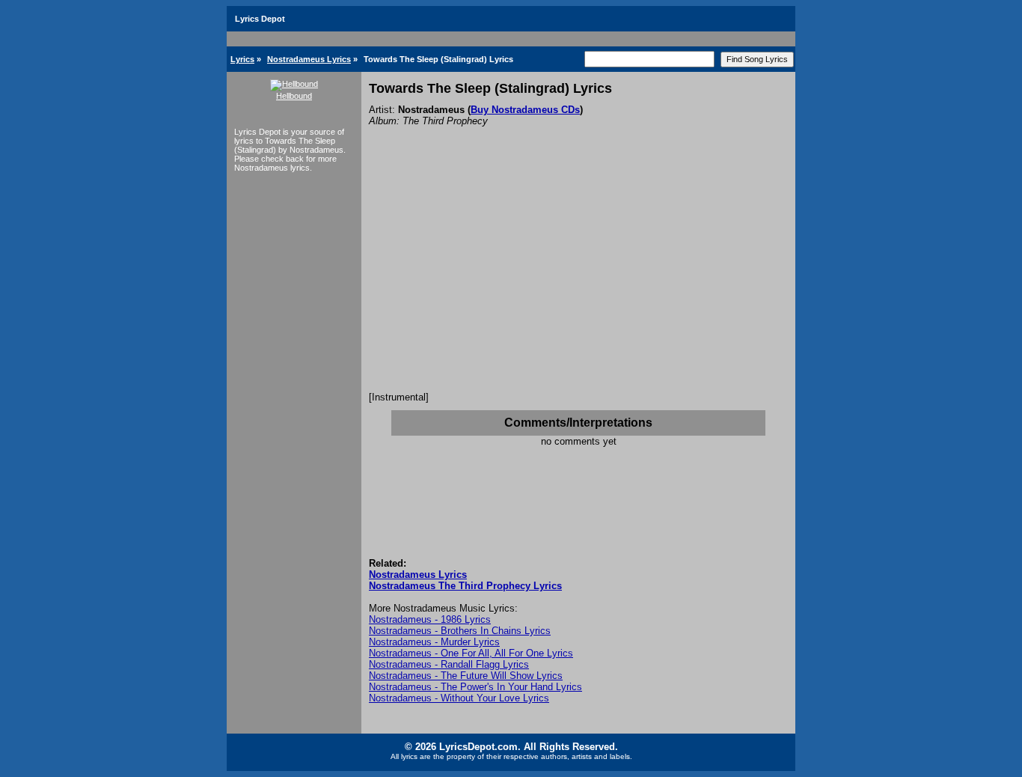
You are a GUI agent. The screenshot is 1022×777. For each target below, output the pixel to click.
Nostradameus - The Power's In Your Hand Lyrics (475, 686)
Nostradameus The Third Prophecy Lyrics (465, 585)
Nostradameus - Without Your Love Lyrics (459, 698)
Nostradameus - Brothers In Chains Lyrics (460, 630)
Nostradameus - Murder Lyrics (434, 642)
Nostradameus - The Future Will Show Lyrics (466, 675)
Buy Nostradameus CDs (525, 109)
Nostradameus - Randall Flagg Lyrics (449, 664)
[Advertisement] (578, 279)
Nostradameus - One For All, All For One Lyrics (471, 653)
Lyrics (242, 59)
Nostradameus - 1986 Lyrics (430, 619)
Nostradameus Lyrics (309, 59)
